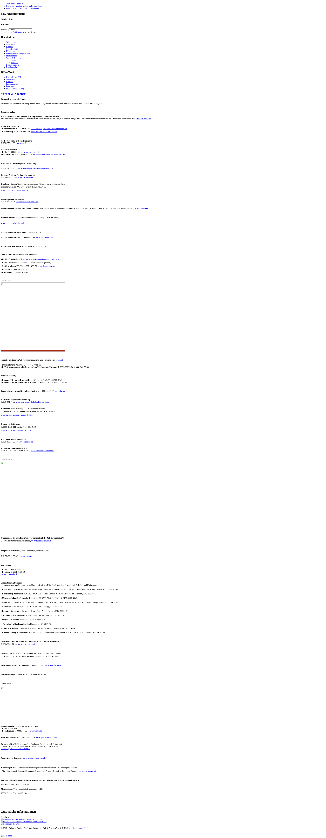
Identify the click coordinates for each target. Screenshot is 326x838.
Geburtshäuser (12, 49)
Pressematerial (12, 84)
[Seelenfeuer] (23, 821)
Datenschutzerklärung (15, 88)
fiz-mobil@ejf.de (141, 208)
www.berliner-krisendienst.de (13, 223)
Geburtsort (10, 44)
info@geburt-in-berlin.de (79, 828)
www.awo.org (60, 154)
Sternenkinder (11, 56)
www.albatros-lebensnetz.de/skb (44, 131)
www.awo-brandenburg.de (42, 154)
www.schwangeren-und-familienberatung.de (49, 129)
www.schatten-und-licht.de (42, 451)
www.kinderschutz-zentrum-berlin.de (16, 430)
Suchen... (5, 30)
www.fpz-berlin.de (26, 177)
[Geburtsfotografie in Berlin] (21, 819)
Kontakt (9, 82)
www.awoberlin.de (31, 152)
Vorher (14, 60)
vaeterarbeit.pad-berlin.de (29, 556)
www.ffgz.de (60, 391)
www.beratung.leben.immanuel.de (15, 190)
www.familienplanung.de (41, 541)
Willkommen (18, 32)
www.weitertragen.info (87, 771)
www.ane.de (22, 143)
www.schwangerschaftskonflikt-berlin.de (32, 402)
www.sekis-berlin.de (53, 665)
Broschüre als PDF (13, 77)
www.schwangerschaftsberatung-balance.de (35, 168)
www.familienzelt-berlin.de (27, 202)
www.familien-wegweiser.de (34, 758)
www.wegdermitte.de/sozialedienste (15, 749)
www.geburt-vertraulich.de (47, 737)
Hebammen (10, 51)
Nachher (14, 62)
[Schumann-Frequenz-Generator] (10, 824)
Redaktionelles (12, 67)
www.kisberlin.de (26, 442)
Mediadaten (11, 79)
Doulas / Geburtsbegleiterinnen (18, 53)
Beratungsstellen (12, 65)
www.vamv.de (36, 731)
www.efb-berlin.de (143, 119)
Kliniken (9, 46)
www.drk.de (41, 246)
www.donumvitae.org (46, 266)
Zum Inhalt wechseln (14, 4)
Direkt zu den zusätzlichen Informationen (22, 8)
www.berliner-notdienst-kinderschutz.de (17, 415)
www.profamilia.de (10, 574)
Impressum (10, 86)
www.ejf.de (60, 360)
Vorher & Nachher (13, 58)
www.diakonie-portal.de (27, 644)
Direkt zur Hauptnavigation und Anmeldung (24, 6)
